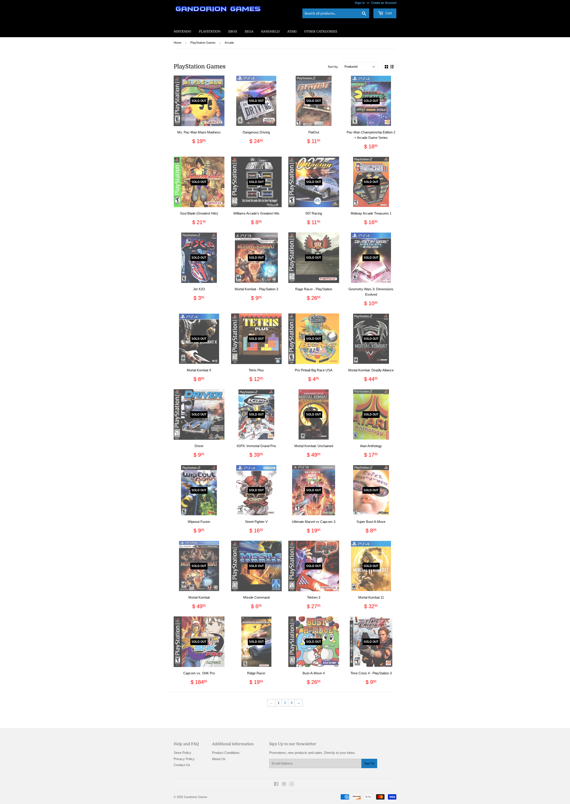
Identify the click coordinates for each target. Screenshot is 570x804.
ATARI (292, 31)
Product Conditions (226, 753)
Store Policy (182, 753)
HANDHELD (270, 31)
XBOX (232, 31)
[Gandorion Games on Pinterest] (284, 784)
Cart (388, 13)
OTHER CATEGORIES (320, 31)
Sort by (333, 66)
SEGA (249, 31)
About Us (219, 759)
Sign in (360, 2)
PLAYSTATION (209, 31)
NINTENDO (182, 31)
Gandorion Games (195, 797)
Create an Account (383, 2)
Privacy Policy (184, 759)
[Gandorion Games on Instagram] (291, 784)
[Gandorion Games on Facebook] (276, 784)
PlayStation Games (203, 42)
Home (177, 42)
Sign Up (369, 763)
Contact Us (182, 765)
